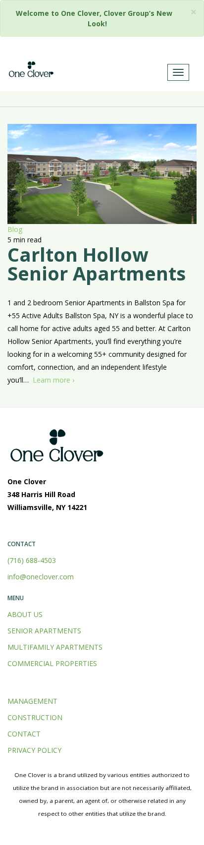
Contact (24, 733)
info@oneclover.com (40, 576)
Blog (14, 229)
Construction (34, 717)
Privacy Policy (34, 750)
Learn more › (53, 380)
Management (32, 701)
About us (25, 614)
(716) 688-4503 (31, 560)
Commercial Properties (52, 663)
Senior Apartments (44, 630)
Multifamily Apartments (54, 647)
